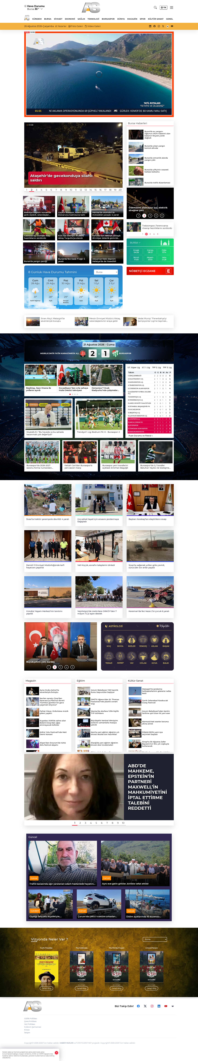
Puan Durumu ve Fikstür (141, 436)
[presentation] (27, 291)
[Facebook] (138, 1006)
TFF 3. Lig (167, 367)
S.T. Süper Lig (134, 367)
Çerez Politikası (30, 1021)
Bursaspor (108, 19)
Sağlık (81, 19)
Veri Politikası (29, 1024)
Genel (169, 19)
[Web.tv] (172, 1006)
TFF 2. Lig (156, 367)
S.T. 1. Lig (146, 367)
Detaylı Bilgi (46, 988)
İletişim (27, 1033)
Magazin (132, 19)
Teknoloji (93, 19)
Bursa (47, 19)
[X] (145, 1006)
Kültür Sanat (156, 19)
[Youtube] (166, 1006)
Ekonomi (70, 19)
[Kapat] (56, 1053)
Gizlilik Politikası (30, 1019)
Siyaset (58, 19)
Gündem (37, 19)
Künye (26, 1030)
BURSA (134, 242)
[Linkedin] (159, 1006)
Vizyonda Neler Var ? (49, 939)
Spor (142, 19)
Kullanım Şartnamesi (32, 1027)
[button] (26, 190)
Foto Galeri (77, 26)
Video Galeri (94, 26)
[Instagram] (152, 1006)
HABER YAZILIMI (66, 1043)
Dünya (121, 19)
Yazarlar (62, 26)
